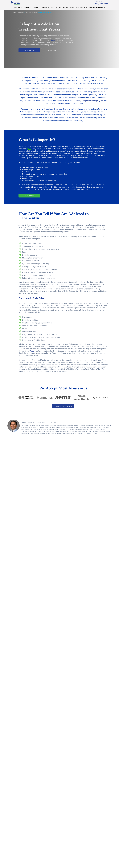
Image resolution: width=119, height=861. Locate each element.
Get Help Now (29, 50)
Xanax (53, 40)
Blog (60, 7)
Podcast (65, 7)
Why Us (53, 7)
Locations (17, 7)
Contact (72, 7)
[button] (20, 7)
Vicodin (32, 351)
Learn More (52, 50)
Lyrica (29, 149)
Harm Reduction (80, 7)
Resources (44, 7)
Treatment (26, 7)
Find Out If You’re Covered (63, 406)
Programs (35, 7)
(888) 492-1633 (101, 3)
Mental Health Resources (96, 7)
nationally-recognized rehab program (88, 100)
